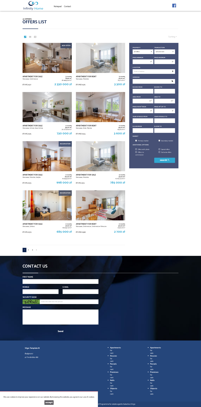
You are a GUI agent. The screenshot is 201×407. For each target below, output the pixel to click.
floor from (137, 126)
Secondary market (167, 141)
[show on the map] (35, 37)
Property (136, 48)
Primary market (143, 141)
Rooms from (137, 87)
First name (28, 277)
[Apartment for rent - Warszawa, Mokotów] (100, 66)
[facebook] (174, 4)
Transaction (159, 48)
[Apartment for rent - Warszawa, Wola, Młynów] (100, 115)
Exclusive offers (166, 152)
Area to (157, 97)
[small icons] (30, 37)
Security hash (30, 297)
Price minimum (138, 58)
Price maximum (159, 58)
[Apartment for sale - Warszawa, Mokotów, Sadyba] (47, 164)
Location (136, 67)
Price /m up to (160, 107)
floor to (158, 126)
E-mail (66, 287)
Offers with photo (143, 149)
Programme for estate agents (111, 404)
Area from (137, 97)
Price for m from (139, 107)
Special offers (165, 149)
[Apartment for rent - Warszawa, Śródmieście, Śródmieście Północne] (100, 213)
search (164, 160)
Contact (67, 6)
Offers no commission (139, 153)
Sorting (172, 37)
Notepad (58, 6)
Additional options (141, 145)
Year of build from (140, 117)
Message (27, 307)
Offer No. (136, 77)
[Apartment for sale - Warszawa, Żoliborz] (47, 213)
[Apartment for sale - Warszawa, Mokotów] (100, 164)
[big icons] (25, 37)
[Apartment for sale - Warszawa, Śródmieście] (47, 66)
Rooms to (158, 87)
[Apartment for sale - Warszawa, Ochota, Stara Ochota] (47, 115)
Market (135, 136)
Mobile (26, 287)
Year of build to (160, 117)
